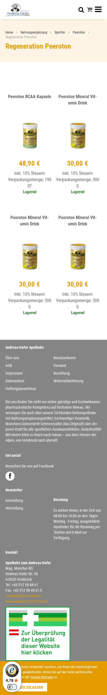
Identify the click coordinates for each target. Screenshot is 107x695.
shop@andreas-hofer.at (23, 596)
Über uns (12, 358)
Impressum (14, 373)
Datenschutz (14, 381)
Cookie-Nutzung (41, 677)
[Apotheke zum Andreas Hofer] (17, 9)
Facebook (10, 476)
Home (9, 32)
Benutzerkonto (65, 358)
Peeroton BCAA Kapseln (29, 96)
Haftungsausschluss (20, 388)
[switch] (12, 687)
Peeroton (79, 32)
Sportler (60, 32)
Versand (60, 365)
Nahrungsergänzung (34, 32)
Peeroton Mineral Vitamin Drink (77, 100)
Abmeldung (14, 508)
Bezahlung (62, 373)
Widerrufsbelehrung (68, 381)
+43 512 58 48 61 (25, 585)
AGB (8, 365)
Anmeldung (14, 500)
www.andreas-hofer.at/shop (26, 601)
